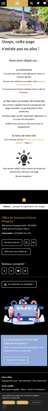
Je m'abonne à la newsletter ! (21, 284)
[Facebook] (4, 271)
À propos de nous (9, 381)
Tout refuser (22, 402)
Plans (23, 389)
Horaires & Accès (12, 242)
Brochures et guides (10, 389)
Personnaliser (36, 402)
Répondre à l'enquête (16, 360)
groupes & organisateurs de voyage (29, 207)
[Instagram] (11, 271)
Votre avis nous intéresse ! (16, 251)
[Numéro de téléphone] (26, 242)
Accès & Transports (36, 389)
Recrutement (25, 381)
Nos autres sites (40, 381)
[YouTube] (18, 271)
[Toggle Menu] (3, 3)
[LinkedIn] (25, 271)
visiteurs (7, 207)
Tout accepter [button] (9, 402)
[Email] (33, 242)
